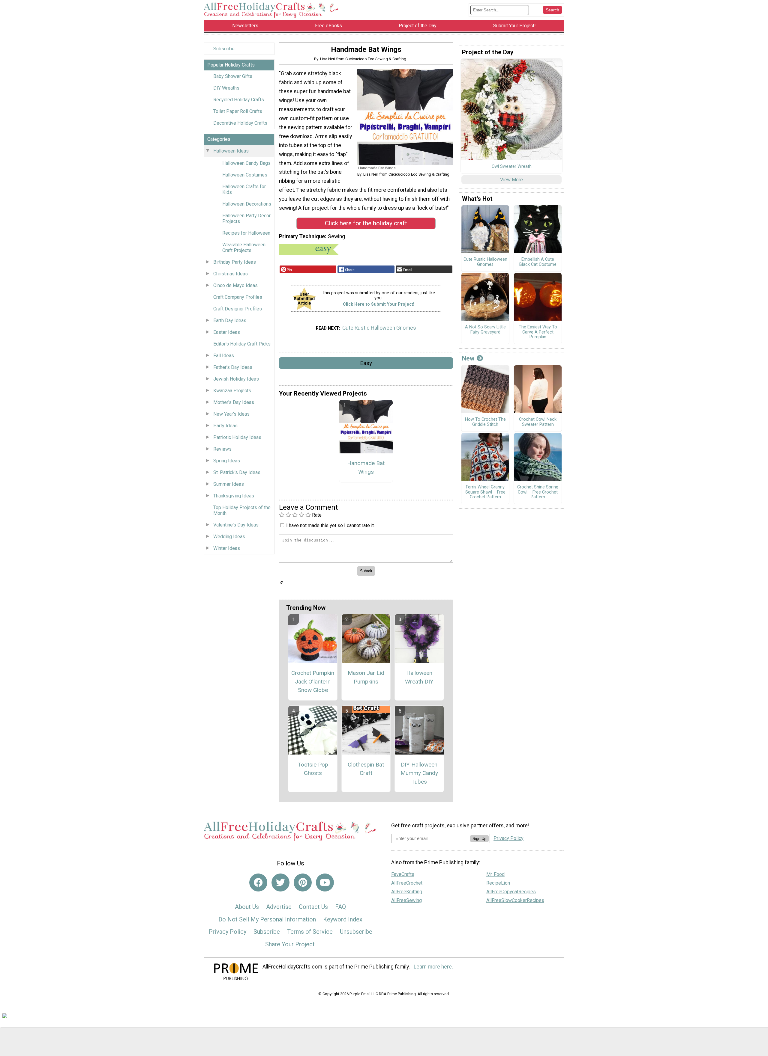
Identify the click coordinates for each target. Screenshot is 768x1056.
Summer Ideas (228, 484)
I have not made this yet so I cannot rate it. (330, 525)
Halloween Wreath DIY (419, 677)
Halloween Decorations (246, 204)
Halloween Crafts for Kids (244, 189)
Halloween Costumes (244, 175)
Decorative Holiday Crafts (240, 123)
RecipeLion (498, 883)
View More (511, 179)
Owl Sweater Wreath (512, 166)
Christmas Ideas (230, 274)
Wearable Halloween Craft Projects (244, 247)
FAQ (340, 906)
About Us (247, 906)
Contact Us (313, 906)
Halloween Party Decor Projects (246, 218)
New (468, 358)
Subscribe (224, 49)
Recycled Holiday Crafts (238, 99)
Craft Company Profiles (237, 297)
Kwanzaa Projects (232, 390)
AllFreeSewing (406, 900)
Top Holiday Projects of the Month (242, 510)
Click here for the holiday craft (366, 223)
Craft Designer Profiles (237, 309)
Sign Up (479, 838)
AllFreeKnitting (406, 891)
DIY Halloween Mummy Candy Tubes (419, 773)
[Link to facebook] (258, 882)
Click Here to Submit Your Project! (378, 304)
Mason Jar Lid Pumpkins (366, 677)
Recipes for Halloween (246, 233)
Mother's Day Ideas (233, 402)
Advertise (279, 906)
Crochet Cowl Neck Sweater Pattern (537, 422)
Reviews (222, 449)
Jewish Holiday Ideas (236, 379)
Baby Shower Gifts (232, 76)
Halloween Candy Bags (246, 163)
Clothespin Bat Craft (366, 769)
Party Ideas (225, 426)
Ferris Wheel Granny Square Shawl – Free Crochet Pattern (485, 492)
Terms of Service (310, 931)
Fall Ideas (223, 355)
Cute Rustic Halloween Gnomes (379, 328)
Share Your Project (290, 944)
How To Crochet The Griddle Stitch (485, 422)
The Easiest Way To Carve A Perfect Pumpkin (538, 332)
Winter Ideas (226, 548)
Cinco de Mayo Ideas (235, 285)
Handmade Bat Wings (366, 467)
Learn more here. (433, 967)
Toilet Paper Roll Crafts (237, 111)
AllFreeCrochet (406, 883)
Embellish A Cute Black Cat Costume (537, 262)
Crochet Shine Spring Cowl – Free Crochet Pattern (537, 492)
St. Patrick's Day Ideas (236, 472)
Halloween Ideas (231, 151)
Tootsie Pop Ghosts (313, 769)
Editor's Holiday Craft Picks (242, 344)
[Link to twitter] (281, 882)
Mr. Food (495, 874)
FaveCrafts (402, 874)
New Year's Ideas (231, 414)
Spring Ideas (226, 461)
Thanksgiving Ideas (233, 496)
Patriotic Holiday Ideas (237, 437)
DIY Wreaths (226, 88)
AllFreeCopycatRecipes (511, 891)
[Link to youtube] (325, 882)
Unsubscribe (356, 931)
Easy (366, 363)
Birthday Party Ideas (234, 262)
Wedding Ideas (229, 536)
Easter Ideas (226, 332)
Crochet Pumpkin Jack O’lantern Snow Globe (312, 681)
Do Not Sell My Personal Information (267, 919)
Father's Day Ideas (232, 367)
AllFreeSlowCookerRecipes (515, 900)
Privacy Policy (227, 931)
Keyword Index (342, 919)
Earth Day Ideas (229, 320)
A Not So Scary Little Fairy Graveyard (485, 330)
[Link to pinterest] (303, 882)
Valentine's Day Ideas (236, 525)
